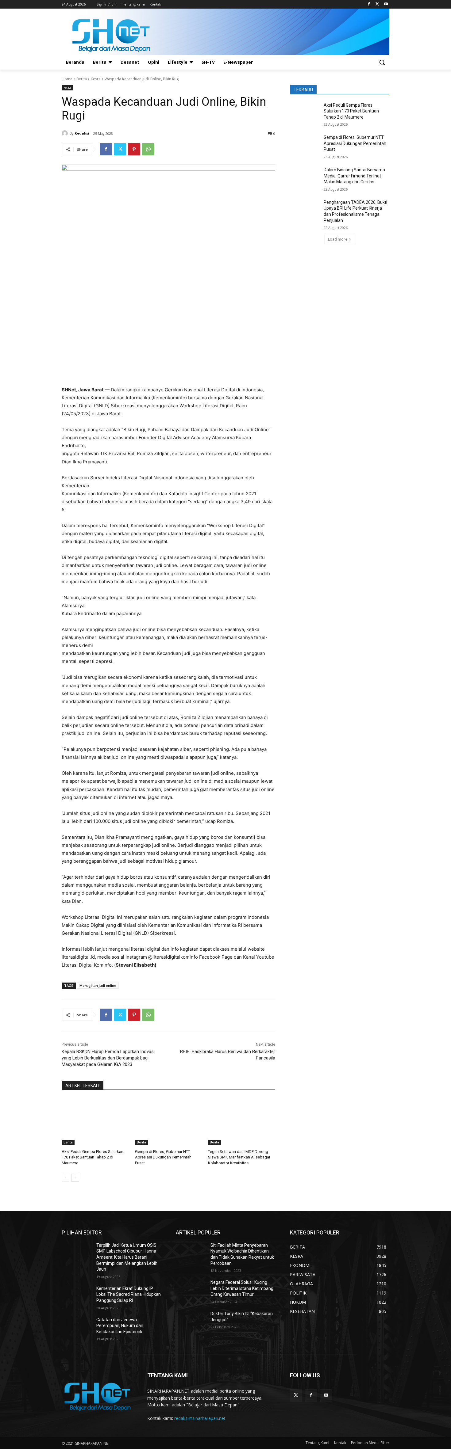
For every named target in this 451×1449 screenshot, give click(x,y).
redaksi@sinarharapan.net (200, 1418)
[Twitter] (377, 4)
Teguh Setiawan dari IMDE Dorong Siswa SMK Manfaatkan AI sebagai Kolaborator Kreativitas (239, 1157)
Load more (337, 239)
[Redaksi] (66, 133)
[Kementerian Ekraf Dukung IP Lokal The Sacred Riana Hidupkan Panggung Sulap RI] (76, 1296)
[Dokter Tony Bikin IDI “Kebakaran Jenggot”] (191, 1321)
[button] (382, 62)
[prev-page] (65, 1178)
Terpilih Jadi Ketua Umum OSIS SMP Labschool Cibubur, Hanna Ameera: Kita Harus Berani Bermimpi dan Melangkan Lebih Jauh (126, 1257)
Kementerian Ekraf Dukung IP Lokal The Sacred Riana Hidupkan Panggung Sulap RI (128, 1294)
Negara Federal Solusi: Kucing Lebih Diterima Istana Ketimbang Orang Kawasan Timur (241, 1288)
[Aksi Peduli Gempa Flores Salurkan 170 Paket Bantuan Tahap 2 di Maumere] (95, 1121)
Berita (81, 79)
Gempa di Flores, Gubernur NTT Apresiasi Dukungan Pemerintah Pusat (163, 1157)
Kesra (96, 79)
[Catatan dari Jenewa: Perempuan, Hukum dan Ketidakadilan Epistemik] (76, 1327)
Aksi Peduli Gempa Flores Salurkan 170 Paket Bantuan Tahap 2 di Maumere (92, 1157)
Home (67, 79)
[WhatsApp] (148, 149)
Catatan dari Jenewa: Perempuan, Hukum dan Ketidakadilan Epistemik (119, 1325)
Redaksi (82, 133)
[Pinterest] (134, 149)
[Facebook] (368, 4)
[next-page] (75, 1178)
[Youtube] (385, 4)
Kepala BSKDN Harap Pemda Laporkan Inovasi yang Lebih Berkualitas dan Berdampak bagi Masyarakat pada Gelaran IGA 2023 (108, 1058)
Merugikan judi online (97, 985)
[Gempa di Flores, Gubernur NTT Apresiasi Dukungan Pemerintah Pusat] (168, 1121)
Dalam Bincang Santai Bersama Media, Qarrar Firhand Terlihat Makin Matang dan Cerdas (354, 175)
